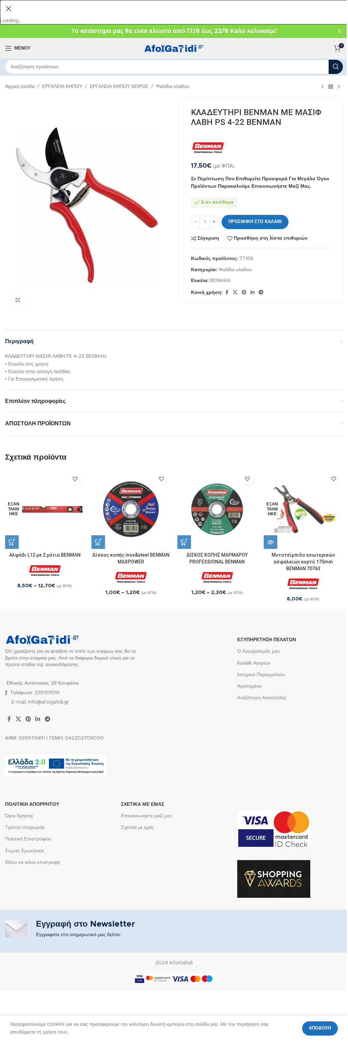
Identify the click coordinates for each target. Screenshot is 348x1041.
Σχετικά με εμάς (137, 827)
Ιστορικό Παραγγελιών (260, 674)
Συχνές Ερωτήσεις (24, 851)
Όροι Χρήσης (19, 816)
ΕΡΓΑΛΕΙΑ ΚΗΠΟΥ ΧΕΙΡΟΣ (119, 86)
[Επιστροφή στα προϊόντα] (331, 86)
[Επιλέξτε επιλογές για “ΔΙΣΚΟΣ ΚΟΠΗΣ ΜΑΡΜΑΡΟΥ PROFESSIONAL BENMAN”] (184, 542)
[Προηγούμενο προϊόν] (322, 86)
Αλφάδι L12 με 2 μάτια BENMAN (45, 555)
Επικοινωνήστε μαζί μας (146, 816)
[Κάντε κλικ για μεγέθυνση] (17, 300)
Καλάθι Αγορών (253, 663)
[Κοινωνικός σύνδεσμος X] (235, 292)
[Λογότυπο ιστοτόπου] (174, 48)
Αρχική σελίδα (20, 86)
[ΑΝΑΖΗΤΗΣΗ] (336, 67)
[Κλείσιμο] (8, 8)
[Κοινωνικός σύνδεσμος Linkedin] (252, 292)
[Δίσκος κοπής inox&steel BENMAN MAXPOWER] (131, 509)
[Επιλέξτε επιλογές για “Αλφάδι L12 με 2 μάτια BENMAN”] (12, 542)
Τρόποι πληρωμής (25, 827)
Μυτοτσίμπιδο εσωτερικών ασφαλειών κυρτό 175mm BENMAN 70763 (303, 561)
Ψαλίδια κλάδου (172, 86)
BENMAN (220, 280)
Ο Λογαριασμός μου (258, 651)
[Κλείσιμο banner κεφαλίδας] (339, 31)
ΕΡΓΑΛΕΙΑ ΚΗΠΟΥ (62, 86)
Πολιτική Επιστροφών (28, 839)
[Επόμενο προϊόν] (339, 86)
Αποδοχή (320, 1028)
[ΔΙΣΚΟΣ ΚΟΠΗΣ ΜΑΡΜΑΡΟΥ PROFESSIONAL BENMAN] (217, 509)
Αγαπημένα (249, 686)
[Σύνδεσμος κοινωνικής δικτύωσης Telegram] (261, 292)
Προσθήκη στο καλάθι (255, 222)
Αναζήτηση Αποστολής (261, 697)
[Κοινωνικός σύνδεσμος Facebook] (227, 292)
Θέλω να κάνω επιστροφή (32, 862)
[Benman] (208, 147)
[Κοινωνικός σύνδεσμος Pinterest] (244, 292)
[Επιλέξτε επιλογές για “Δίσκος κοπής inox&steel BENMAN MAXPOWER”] (98, 542)
